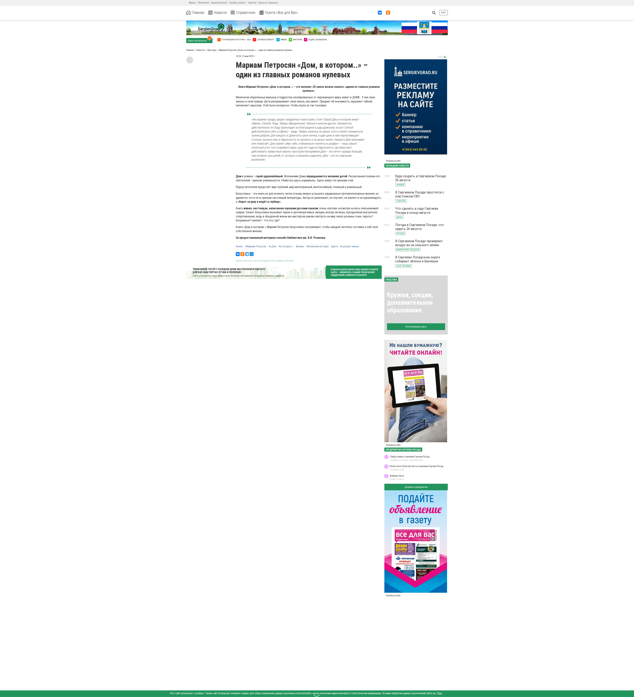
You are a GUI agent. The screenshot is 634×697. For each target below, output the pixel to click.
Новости (220, 12)
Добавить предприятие (416, 487)
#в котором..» (286, 246)
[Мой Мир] (252, 254)
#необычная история (317, 246)
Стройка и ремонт (237, 2)
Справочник (245, 12)
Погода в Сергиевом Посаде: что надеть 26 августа (419, 227)
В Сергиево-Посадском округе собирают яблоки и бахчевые (417, 259)
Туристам (252, 2)
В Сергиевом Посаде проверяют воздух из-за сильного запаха (419, 243)
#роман (300, 246)
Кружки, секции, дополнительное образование (410, 302)
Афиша (192, 2)
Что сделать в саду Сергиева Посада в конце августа (416, 210)
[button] (440, 57)
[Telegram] (247, 254)
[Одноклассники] (242, 254)
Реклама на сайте (393, 161)
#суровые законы (349, 246)
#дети (334, 246)
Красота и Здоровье (268, 2)
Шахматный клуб (219, 2)
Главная (198, 12)
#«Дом (272, 246)
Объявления (203, 2)
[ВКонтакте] (238, 254)
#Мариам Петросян (255, 246)
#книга (239, 246)
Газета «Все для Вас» (281, 12)
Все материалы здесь (416, 326)
